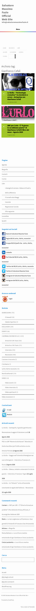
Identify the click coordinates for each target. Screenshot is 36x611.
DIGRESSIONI (6, 313)
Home (4, 48)
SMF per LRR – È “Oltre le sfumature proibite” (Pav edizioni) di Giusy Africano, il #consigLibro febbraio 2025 (17, 509)
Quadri (5, 52)
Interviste (8, 350)
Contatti (4, 174)
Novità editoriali (7, 374)
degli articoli (7, 577)
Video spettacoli (10, 392)
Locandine (13, 52)
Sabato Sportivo (10, 322)
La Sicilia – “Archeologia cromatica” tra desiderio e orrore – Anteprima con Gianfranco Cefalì (17, 96)
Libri (18, 48)
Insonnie (8, 202)
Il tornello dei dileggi (12, 197)
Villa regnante (9, 211)
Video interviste (10, 387)
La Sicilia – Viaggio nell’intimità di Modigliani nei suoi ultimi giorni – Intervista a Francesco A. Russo (17, 460)
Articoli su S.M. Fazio (11, 345)
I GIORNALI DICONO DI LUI (10, 336)
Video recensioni (7, 397)
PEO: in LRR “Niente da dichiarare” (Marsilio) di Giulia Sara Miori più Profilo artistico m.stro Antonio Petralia (17, 446)
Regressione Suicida (11, 207)
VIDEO (4, 378)
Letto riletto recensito (9, 369)
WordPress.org (6, 586)
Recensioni (8, 355)
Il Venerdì (8, 317)
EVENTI (4, 331)
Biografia (12, 48)
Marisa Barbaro (7, 533)
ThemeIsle (32, 607)
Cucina (5, 56)
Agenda (21, 52)
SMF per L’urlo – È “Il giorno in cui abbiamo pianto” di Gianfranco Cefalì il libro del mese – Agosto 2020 (18, 128)
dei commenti (8, 582)
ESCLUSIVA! (6, 327)
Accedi (4, 572)
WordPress (11, 600)
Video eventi (9, 383)
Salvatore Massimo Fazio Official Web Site (8, 12)
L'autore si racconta (8, 359)
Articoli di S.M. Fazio (11, 341)
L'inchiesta (5, 364)
